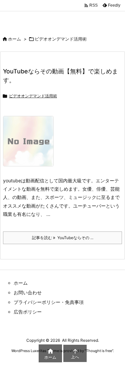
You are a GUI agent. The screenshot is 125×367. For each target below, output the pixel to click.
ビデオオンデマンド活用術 (33, 95)
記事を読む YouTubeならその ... (62, 237)
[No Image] (31, 145)
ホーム (14, 39)
